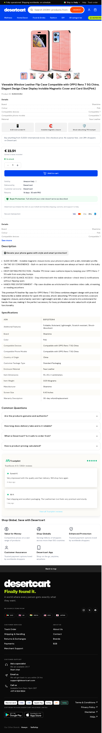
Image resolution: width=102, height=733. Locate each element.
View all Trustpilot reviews (51, 511)
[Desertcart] (15, 10)
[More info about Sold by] (36, 181)
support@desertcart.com (22, 680)
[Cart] (95, 10)
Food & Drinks (39, 18)
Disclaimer (91, 712)
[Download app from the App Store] (33, 714)
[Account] (89, 10)
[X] (89, 610)
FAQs (94, 716)
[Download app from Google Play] (13, 714)
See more (7, 240)
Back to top (51, 569)
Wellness (8, 18)
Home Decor (22, 18)
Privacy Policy (89, 707)
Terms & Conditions (86, 702)
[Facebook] (95, 610)
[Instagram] (83, 610)
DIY (63, 18)
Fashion (53, 18)
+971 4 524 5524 (17, 691)
